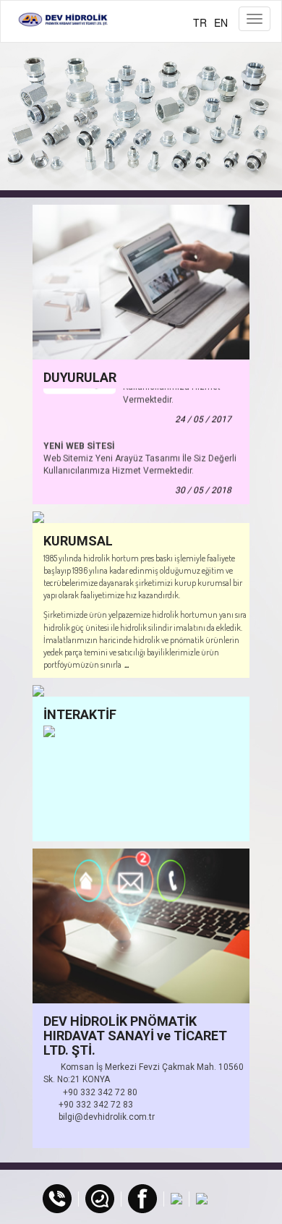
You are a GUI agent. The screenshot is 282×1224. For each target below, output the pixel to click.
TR (200, 22)
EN (221, 22)
